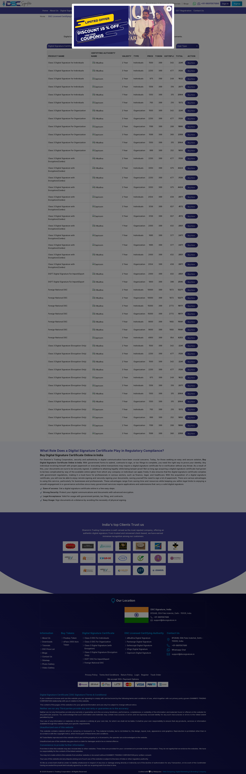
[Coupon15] (123, 26)
